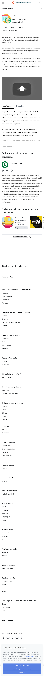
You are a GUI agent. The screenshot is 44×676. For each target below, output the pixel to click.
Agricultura (6, 552)
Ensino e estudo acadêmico (12, 403)
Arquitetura (6, 390)
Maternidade (6, 377)
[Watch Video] (22, 88)
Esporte (4, 584)
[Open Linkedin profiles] (12, 638)
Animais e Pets (8, 277)
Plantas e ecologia (9, 549)
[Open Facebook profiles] (3, 638)
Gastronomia (6, 345)
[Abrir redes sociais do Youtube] (7, 171)
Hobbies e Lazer (8, 465)
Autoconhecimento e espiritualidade (16, 290)
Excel (4, 604)
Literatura (5, 426)
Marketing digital (8, 494)
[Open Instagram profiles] (21, 638)
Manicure (5, 513)
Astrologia (5, 293)
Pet (3, 280)
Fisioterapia (6, 588)
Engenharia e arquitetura (11, 387)
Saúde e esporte (8, 578)
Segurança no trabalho (10, 393)
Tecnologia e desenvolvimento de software (19, 601)
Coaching (5, 319)
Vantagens (7, 106)
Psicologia (5, 433)
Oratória (4, 326)
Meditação (5, 300)
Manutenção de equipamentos (14, 478)
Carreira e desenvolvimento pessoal (16, 312)
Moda (4, 520)
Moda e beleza (7, 503)
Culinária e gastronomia (11, 335)
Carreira (4, 316)
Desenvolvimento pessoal (11, 322)
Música (4, 539)
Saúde (4, 591)
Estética (5, 510)
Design (4, 361)
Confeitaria (5, 338)
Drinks (4, 342)
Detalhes (20, 106)
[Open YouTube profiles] (17, 638)
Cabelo (4, 507)
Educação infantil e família (12, 374)
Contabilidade (6, 446)
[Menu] (3, 2)
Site (3, 611)
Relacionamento (7, 568)
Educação (5, 413)
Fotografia (5, 364)
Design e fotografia (9, 358)
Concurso (5, 406)
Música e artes (7, 529)
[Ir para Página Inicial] (21, 2)
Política (4, 429)
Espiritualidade (7, 296)
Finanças (5, 452)
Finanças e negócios (9, 442)
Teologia (5, 303)
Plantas (4, 556)
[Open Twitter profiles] (8, 638)
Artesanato (6, 533)
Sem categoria (7, 620)
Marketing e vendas (9, 491)
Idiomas (4, 419)
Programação (6, 607)
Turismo (4, 468)
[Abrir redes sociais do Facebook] (3, 171)
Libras (4, 423)
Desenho (5, 536)
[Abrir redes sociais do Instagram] (12, 171)
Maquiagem (6, 517)
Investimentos (7, 455)
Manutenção (6, 481)
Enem (4, 416)
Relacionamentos (9, 565)
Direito (4, 410)
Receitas (5, 348)
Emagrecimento (7, 581)
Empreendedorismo (9, 449)
